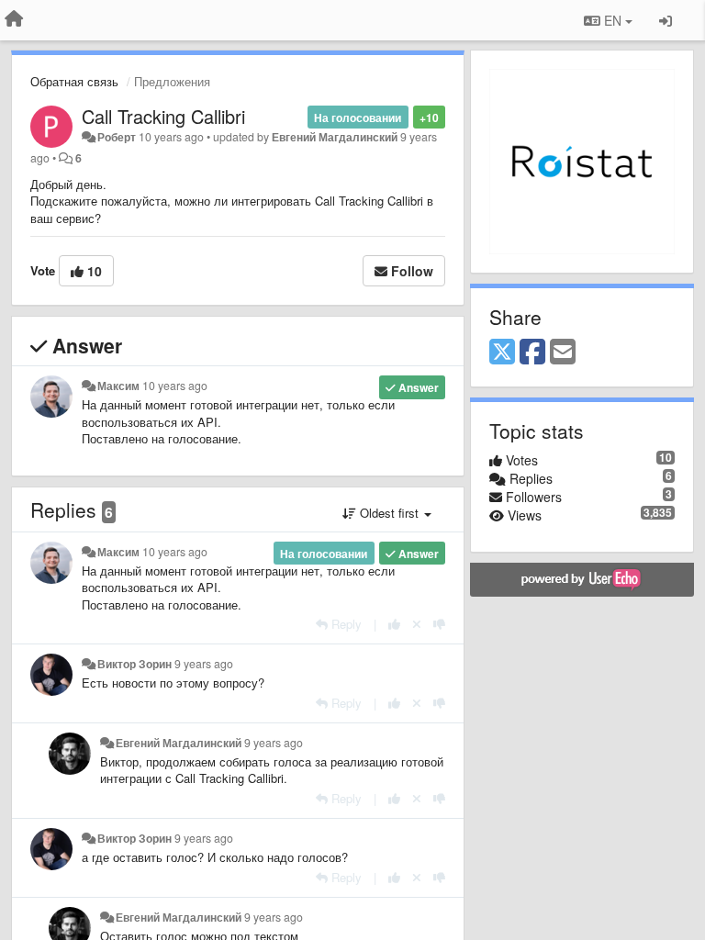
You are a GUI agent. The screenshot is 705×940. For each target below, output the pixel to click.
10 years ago (174, 385)
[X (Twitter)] (502, 352)
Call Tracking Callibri (163, 116)
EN (612, 20)
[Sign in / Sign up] (665, 20)
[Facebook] (532, 352)
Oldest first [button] (389, 512)
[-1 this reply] (439, 623)
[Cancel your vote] (416, 623)
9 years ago (203, 663)
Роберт (116, 137)
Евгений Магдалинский (334, 137)
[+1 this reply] (394, 623)
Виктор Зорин (134, 663)
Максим (118, 385)
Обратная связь (74, 81)
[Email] (563, 352)
